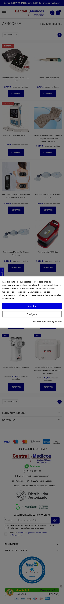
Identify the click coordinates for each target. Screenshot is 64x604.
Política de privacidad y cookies (47, 321)
